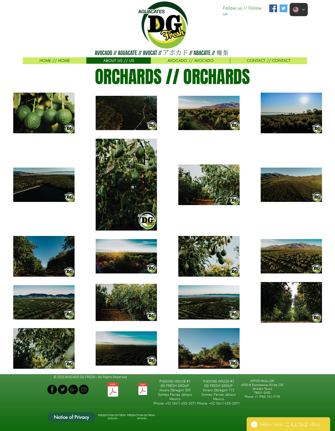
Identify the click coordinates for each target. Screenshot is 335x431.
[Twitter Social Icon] (283, 8)
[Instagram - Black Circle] (84, 389)
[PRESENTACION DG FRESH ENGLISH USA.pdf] (112, 390)
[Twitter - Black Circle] (62, 389)
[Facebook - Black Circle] (52, 389)
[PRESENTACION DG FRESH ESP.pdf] (143, 389)
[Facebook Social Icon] (273, 8)
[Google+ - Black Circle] (73, 389)
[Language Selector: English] (299, 9)
